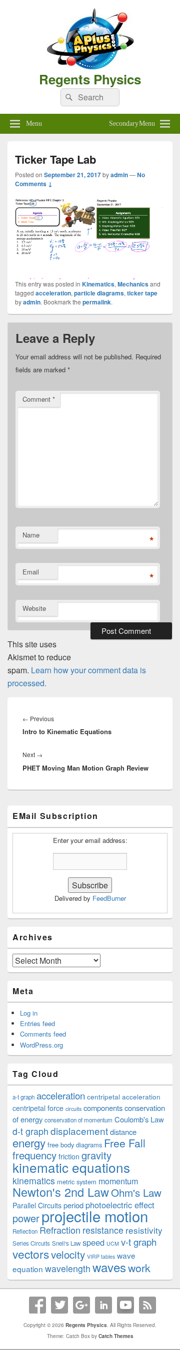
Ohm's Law (136, 1192)
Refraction (60, 1229)
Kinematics (98, 283)
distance (123, 1131)
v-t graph (138, 1241)
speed (93, 1242)
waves (109, 1267)
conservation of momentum (78, 1120)
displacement (79, 1130)
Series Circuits (31, 1243)
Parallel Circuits (37, 1205)
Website (34, 608)
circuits (74, 1108)
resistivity (144, 1230)
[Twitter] (59, 1305)
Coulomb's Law (139, 1119)
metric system (76, 1181)
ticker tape (142, 292)
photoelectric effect (120, 1205)
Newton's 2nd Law (60, 1191)
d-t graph (30, 1131)
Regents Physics (90, 79)
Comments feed (43, 1034)
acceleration (53, 292)
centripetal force (38, 1108)
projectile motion (95, 1215)
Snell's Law (66, 1243)
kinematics (33, 1180)
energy (29, 1142)
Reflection (25, 1231)
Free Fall (125, 1142)
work (139, 1267)
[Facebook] (37, 1305)
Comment (38, 399)
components (103, 1107)
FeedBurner (109, 898)
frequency (34, 1155)
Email (30, 571)
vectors (30, 1254)
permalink (96, 301)
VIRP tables (101, 1256)
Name (31, 535)
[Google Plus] (81, 1305)
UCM (112, 1243)
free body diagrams (75, 1144)
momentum (118, 1181)
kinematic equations (71, 1167)
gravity (97, 1155)
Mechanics (133, 283)
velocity (68, 1254)
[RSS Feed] (147, 1305)
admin (119, 174)
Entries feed (37, 1023)
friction (69, 1156)
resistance (103, 1230)
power (26, 1218)
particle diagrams (99, 292)
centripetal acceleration (123, 1096)
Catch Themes (116, 1336)
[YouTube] (125, 1305)
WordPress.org (41, 1045)
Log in (29, 1013)
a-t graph (23, 1097)
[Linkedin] (103, 1305)
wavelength (67, 1268)
